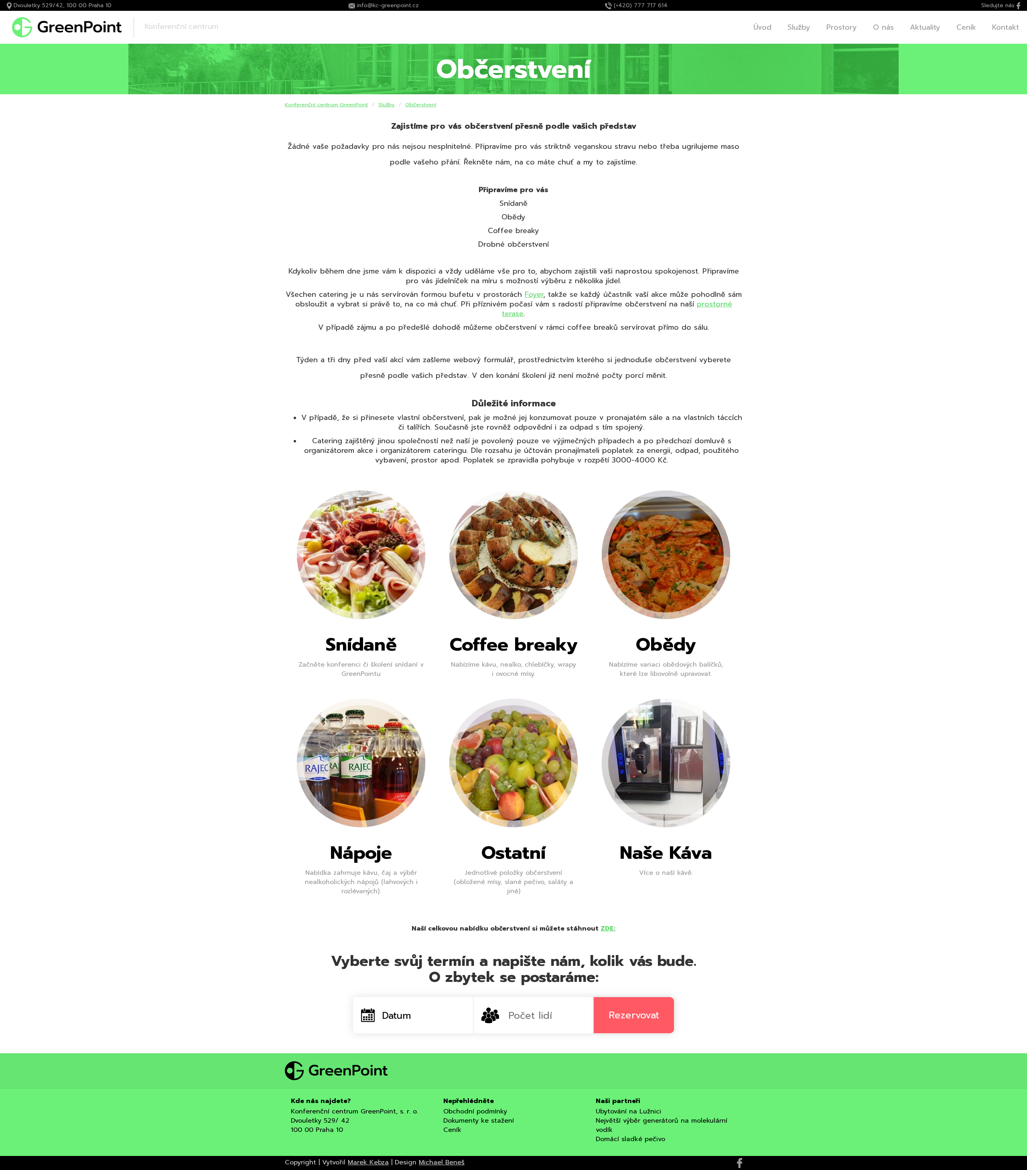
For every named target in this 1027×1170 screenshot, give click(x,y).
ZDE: (608, 928)
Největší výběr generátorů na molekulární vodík (661, 1125)
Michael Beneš (442, 1162)
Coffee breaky (514, 644)
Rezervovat (634, 1015)
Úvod (762, 27)
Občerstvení (420, 104)
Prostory (841, 27)
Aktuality (925, 27)
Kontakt (1005, 27)
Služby (799, 27)
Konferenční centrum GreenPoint (326, 104)
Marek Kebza (368, 1162)
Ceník (966, 27)
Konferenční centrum (181, 26)
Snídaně (361, 644)
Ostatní (513, 852)
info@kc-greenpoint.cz (388, 5)
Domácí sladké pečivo (630, 1139)
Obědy (666, 644)
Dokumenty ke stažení (478, 1120)
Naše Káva (666, 852)
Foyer (534, 294)
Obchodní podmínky (475, 1111)
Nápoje (361, 852)
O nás (883, 27)
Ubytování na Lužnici (628, 1111)
